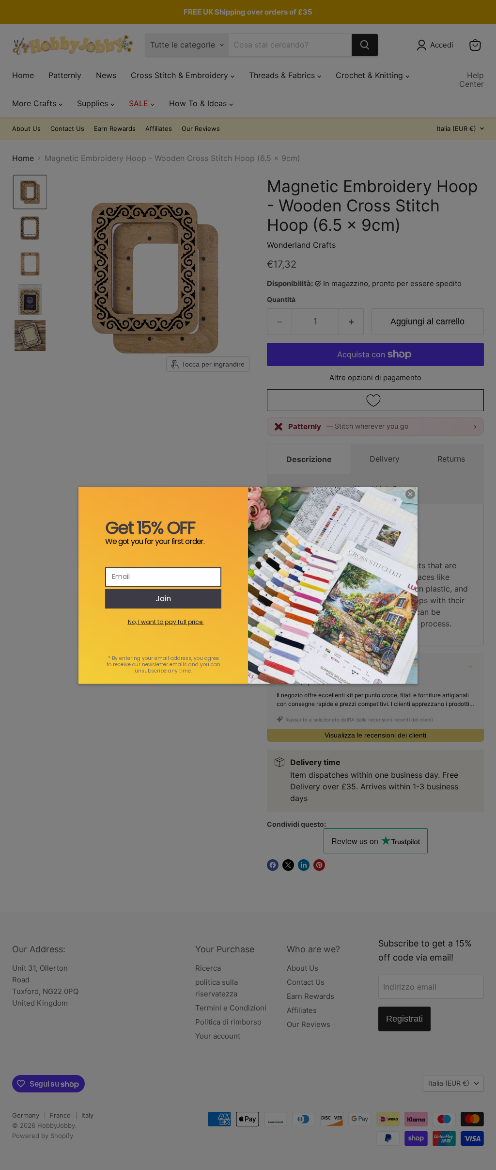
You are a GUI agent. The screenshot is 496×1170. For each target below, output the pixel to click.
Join (163, 598)
